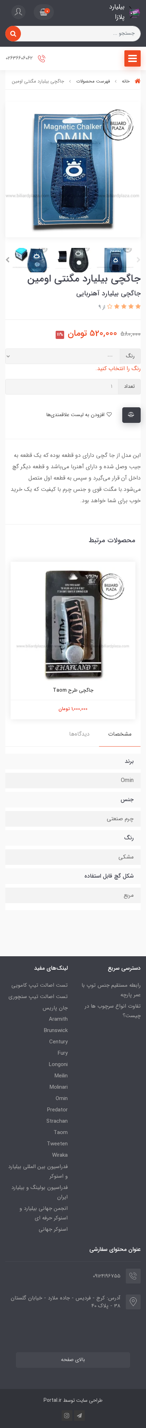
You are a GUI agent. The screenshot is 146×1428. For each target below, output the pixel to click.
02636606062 (20, 58)
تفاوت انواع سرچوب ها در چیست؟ (113, 1011)
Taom (61, 1132)
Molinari (59, 1087)
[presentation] (138, 260)
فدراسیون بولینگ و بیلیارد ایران (39, 1192)
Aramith (58, 1019)
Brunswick (56, 1030)
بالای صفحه (73, 1360)
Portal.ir (53, 1400)
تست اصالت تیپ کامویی (39, 985)
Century (58, 1042)
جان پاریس (55, 1008)
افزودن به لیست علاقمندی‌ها (76, 415)
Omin (62, 1098)
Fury (63, 1053)
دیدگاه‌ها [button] (79, 734)
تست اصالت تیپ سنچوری (38, 996)
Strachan (57, 1121)
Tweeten (57, 1144)
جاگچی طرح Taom (73, 690)
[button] (44, 12)
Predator (57, 1110)
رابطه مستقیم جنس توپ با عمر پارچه (111, 990)
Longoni (58, 1064)
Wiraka (60, 1155)
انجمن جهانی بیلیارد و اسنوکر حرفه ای (43, 1213)
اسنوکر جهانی (53, 1229)
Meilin (61, 1076)
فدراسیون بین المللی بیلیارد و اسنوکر (38, 1171)
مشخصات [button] (119, 734)
